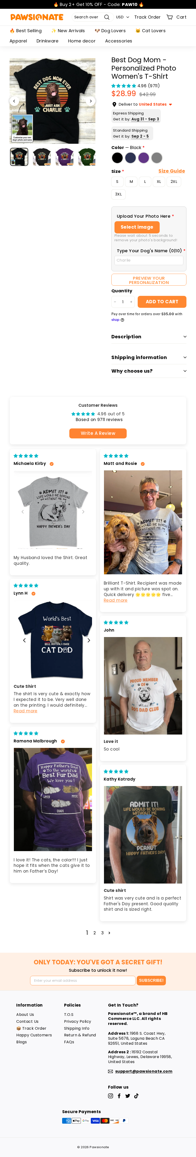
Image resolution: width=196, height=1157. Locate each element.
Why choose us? (131, 371)
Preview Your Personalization (149, 280)
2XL (174, 181)
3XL (118, 194)
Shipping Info (77, 1028)
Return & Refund (80, 1035)
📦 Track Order (31, 1028)
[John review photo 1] (143, 686)
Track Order (147, 17)
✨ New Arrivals (68, 31)
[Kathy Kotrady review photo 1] (143, 835)
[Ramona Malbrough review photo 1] (53, 799)
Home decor (82, 41)
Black (117, 158)
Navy (130, 158)
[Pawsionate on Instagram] (110, 1095)
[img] (26, 456)
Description (126, 336)
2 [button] (94, 933)
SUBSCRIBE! (151, 980)
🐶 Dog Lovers (110, 31)
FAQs (69, 1042)
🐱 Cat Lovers (150, 31)
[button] (124, 86)
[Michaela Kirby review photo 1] (53, 509)
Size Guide (171, 171)
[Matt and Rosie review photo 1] (143, 522)
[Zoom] (52, 101)
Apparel (18, 41)
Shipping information (139, 357)
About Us (25, 1014)
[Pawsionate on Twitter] (127, 1095)
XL (159, 181)
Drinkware (48, 41)
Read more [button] (116, 600)
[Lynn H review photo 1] (53, 639)
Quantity (121, 290)
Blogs (21, 1042)
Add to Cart (162, 301)
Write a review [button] (98, 433)
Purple (143, 158)
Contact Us (27, 1021)
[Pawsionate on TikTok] (136, 1095)
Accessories (118, 41)
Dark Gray (157, 158)
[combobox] (93, 17)
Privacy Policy (77, 1021)
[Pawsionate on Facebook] (119, 1095)
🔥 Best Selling (26, 31)
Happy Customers (34, 1035)
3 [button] (102, 933)
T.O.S (69, 1014)
